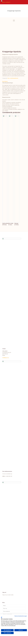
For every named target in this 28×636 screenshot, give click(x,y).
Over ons (5, 608)
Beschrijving (4, 81)
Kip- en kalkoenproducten (13, 78)
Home (4, 605)
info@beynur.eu (5, 357)
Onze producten (6, 611)
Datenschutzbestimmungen (21, 616)
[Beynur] (5, 2)
